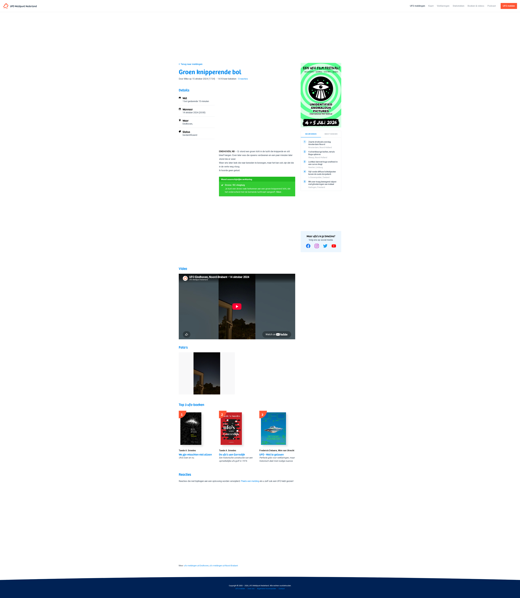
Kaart (431, 6)
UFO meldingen (417, 6)
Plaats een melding (250, 481)
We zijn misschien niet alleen (195, 454)
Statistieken (458, 6)
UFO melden (240, 589)
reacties (243, 79)
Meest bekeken (331, 134)
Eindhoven (187, 123)
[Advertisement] (260, 40)
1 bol (185, 101)
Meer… (279, 192)
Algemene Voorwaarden (266, 589)
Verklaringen (443, 6)
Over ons (251, 589)
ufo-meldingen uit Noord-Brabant (223, 566)
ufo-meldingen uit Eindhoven (196, 566)
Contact (282, 589)
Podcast (491, 6)
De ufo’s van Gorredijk (232, 454)
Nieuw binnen (311, 134)
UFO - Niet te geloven (271, 454)
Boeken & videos (476, 6)
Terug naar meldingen (191, 64)
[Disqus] (237, 521)
